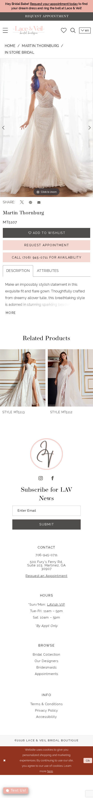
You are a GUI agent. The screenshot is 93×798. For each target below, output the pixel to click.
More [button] (11, 313)
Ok (88, 760)
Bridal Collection (46, 654)
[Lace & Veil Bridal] (28, 30)
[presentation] (22, 378)
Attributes (48, 271)
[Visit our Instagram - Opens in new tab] (40, 478)
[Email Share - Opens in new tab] (39, 202)
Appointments (46, 674)
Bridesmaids (46, 667)
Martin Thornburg (40, 46)
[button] (5, 30)
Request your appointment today (54, 4)
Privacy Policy (46, 710)
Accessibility (46, 717)
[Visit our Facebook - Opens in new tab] (52, 478)
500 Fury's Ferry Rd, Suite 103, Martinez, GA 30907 (46, 565)
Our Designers (46, 661)
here (50, 771)
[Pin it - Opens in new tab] (30, 202)
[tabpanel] (46, 128)
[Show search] (72, 30)
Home (10, 46)
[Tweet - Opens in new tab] (22, 202)
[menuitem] (5, 30)
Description (18, 271)
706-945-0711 (46, 555)
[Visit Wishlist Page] (63, 30)
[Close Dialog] (4, 760)
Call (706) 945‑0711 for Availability (46, 257)
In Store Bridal (19, 52)
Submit (46, 524)
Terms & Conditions (46, 704)
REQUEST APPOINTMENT (46, 245)
